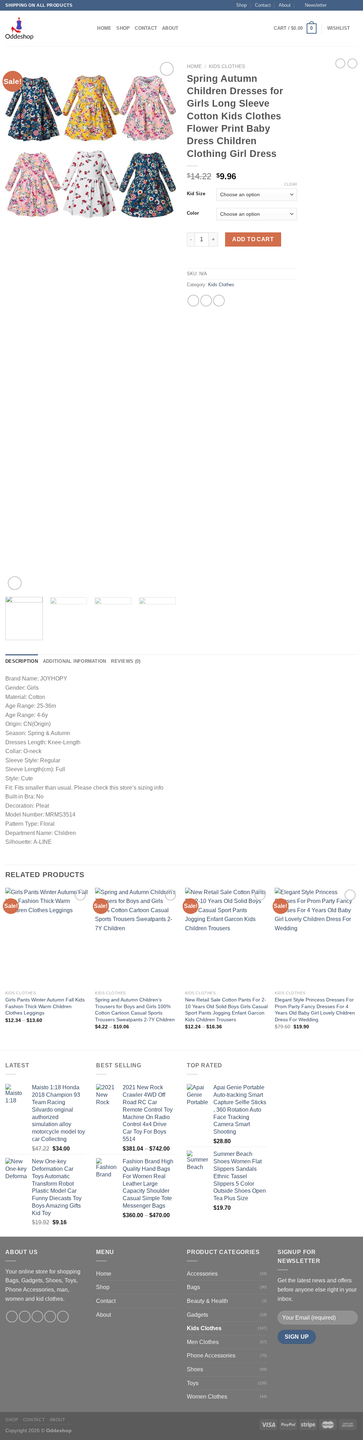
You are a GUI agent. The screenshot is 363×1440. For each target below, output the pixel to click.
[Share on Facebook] (193, 300)
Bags (193, 1287)
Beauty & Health (207, 1301)
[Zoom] (15, 583)
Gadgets (197, 1315)
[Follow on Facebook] (334, 5)
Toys (193, 1383)
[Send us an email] (354, 5)
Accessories (202, 1274)
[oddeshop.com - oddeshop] (40, 28)
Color (193, 213)
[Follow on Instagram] (341, 5)
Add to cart (253, 239)
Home (104, 28)
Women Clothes (207, 1397)
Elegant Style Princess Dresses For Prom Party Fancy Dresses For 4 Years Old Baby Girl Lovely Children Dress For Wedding (315, 1009)
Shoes (195, 1369)
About (285, 5)
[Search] (89, 28)
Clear (290, 184)
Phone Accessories (211, 1356)
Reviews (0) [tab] (125, 661)
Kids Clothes (227, 66)
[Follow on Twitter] (347, 5)
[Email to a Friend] (219, 300)
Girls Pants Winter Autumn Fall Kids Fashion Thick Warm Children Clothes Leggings (45, 1006)
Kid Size (196, 193)
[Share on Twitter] (206, 300)
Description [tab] (21, 661)
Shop (241, 5)
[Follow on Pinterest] (63, 1316)
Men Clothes (203, 1342)
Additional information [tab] (74, 661)
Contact (263, 5)
